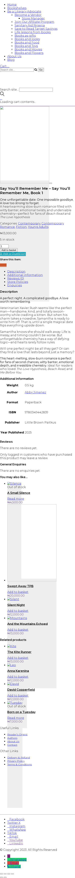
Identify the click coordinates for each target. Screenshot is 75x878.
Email (14, 863)
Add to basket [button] (17, 592)
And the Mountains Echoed (27, 623)
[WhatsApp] (5, 265)
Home (12, 4)
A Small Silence (18, 493)
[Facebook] (1, 265)
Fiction (21, 227)
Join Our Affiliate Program (34, 22)
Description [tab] (16, 271)
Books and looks (27, 39)
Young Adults (38, 227)
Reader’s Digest (17, 734)
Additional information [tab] (25, 275)
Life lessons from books (33, 32)
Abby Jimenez (35, 392)
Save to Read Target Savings (36, 28)
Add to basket (8, 250)
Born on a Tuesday (21, 712)
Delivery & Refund (18, 757)
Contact (12, 744)
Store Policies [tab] (17, 282)
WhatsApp (18, 859)
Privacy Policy (16, 761)
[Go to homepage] (22, 86)
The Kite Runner (19, 652)
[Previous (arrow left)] (1, 877)
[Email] (3, 265)
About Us (14, 56)
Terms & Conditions (19, 764)
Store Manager (33, 18)
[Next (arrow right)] (5, 877)
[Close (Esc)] (12, 873)
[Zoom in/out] (1, 873)
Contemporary (29, 223)
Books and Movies (28, 49)
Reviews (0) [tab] (15, 278)
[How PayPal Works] (37, 807)
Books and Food (27, 42)
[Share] (8, 873)
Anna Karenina (18, 671)
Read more (15, 498)
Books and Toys (26, 46)
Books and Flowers (29, 53)
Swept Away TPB (20, 586)
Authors (12, 738)
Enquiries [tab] (14, 285)
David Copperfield (21, 689)
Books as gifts (25, 35)
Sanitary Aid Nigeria (30, 25)
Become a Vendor (28, 15)
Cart (4, 66)
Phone (15, 866)
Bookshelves (16, 8)
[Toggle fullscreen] (5, 873)
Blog (11, 60)
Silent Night (16, 605)
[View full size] (50, 183)
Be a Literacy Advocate (24, 11)
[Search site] (2, 95)
